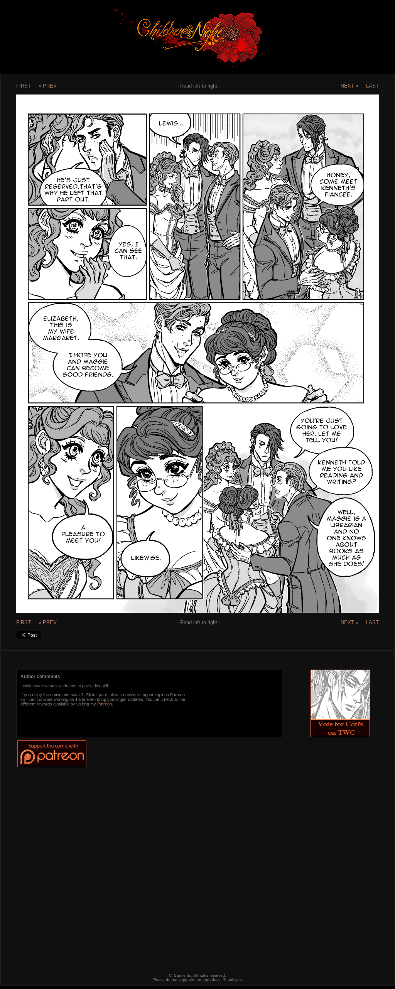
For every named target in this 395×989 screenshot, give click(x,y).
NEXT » (349, 86)
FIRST (23, 86)
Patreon (104, 704)
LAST (372, 86)
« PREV (48, 86)
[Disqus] (191, 864)
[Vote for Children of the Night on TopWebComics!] (340, 735)
